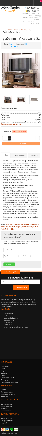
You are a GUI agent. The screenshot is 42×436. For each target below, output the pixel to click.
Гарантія (3, 375)
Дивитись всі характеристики (11, 124)
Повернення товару (7, 421)
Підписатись (22, 287)
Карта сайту (4, 423)
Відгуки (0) (34, 155)
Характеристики (19, 155)
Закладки (4, 409)
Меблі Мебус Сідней (18, 227)
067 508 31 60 (33, 8)
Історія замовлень (6, 406)
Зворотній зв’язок (6, 418)
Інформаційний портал (8, 394)
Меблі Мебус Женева (28, 224)
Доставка (4, 373)
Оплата (3, 369)
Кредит (3, 371)
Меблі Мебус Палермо (13, 224)
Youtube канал (8, 314)
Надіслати (9, 264)
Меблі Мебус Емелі (31, 227)
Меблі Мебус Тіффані (8, 229)
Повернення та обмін (7, 378)
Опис (6, 155)
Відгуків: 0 (14, 46)
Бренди (3, 390)
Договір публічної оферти (9, 380)
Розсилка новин (6, 411)
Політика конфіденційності (9, 382)
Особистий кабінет (6, 404)
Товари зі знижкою (7, 392)
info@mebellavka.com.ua (10, 318)
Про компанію (5, 366)
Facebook (6, 316)
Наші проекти (5, 396)
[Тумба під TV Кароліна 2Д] (21, 71)
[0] (38, 3)
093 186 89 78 (33, 11)
